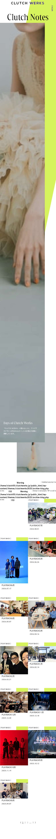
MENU (52, 8)
